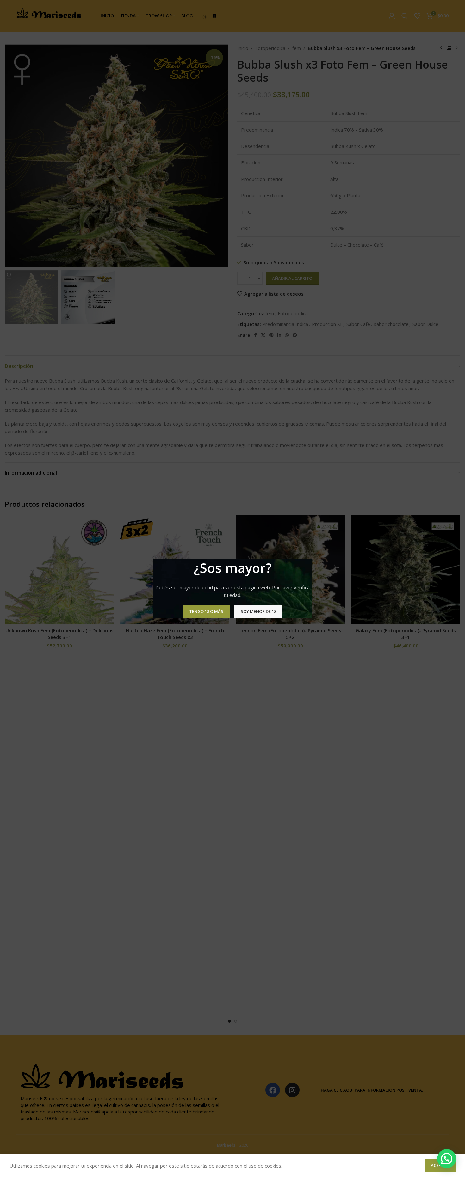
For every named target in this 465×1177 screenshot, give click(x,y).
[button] (446, 1158)
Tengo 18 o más (206, 611)
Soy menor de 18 (258, 611)
